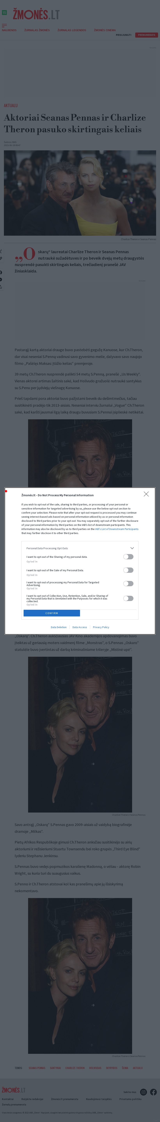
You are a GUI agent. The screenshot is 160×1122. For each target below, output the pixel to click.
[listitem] (80, 548)
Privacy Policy (101, 627)
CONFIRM (51, 613)
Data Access (80, 627)
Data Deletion (59, 627)
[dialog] (80, 561)
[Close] (147, 495)
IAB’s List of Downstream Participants (117, 529)
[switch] (128, 556)
